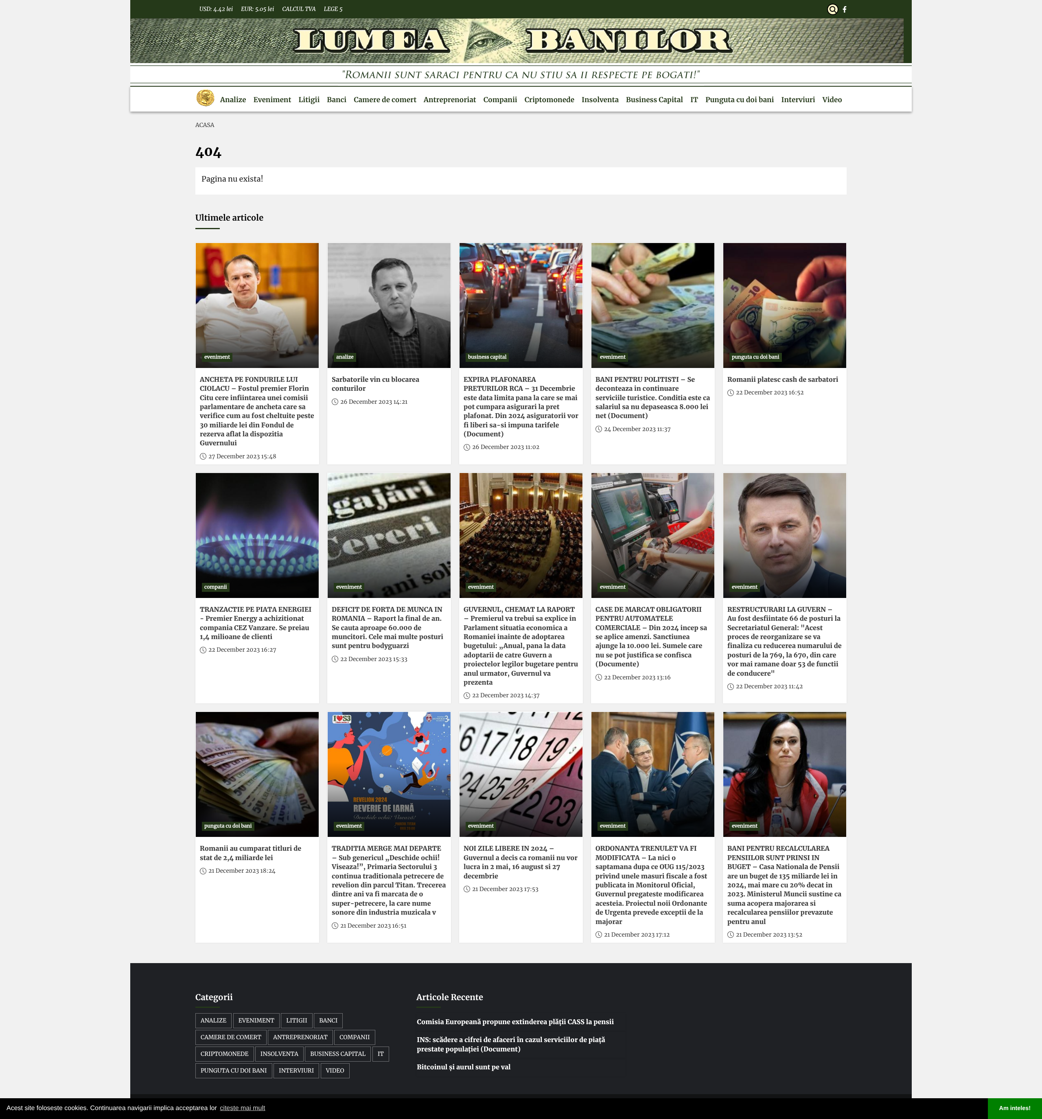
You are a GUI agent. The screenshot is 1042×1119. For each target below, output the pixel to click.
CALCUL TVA (298, 9)
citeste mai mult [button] (242, 1108)
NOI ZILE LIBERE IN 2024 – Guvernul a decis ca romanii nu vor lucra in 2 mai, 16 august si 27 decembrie (521, 862)
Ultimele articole (229, 218)
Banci (336, 99)
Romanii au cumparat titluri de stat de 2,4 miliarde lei (250, 853)
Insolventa (600, 99)
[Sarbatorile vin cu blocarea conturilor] (389, 305)
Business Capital (654, 99)
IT (694, 99)
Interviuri (798, 99)
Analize (233, 99)
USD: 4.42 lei (216, 9)
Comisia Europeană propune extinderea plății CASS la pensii (515, 1022)
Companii (500, 99)
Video (832, 99)
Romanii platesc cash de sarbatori (782, 380)
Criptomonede (549, 99)
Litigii (309, 99)
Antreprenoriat (450, 99)
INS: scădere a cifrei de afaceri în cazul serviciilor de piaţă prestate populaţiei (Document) (511, 1044)
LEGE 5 (333, 9)
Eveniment (272, 99)
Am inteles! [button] (1015, 1108)
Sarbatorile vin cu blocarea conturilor (375, 384)
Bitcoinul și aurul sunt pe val (463, 1067)
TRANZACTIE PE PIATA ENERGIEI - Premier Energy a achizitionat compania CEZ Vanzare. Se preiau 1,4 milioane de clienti (255, 623)
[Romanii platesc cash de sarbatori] (784, 305)
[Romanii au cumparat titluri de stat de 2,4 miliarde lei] (257, 774)
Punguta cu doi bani (739, 99)
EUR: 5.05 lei (257, 9)
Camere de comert (385, 99)
